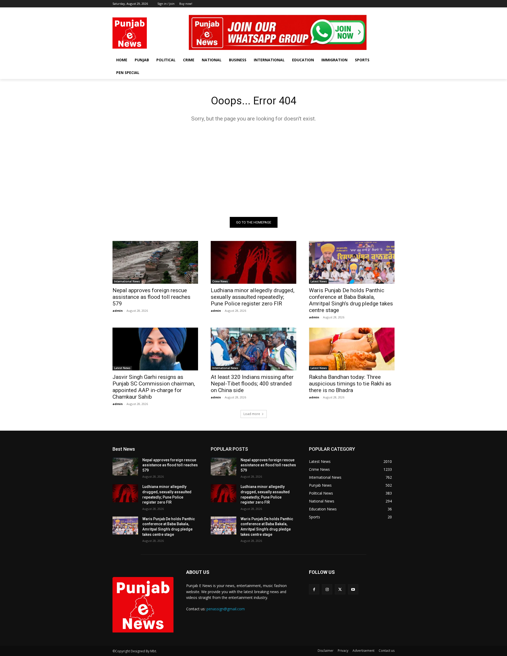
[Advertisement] (253, 169)
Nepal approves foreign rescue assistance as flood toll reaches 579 (151, 297)
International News (127, 281)
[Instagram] (377, 11)
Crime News (220, 281)
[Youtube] (391, 11)
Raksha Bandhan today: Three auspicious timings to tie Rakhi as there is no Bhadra (350, 383)
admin (117, 311)
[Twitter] (384, 11)
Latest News (319, 281)
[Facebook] (370, 11)
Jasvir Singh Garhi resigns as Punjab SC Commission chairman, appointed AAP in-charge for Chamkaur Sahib (153, 387)
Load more (251, 414)
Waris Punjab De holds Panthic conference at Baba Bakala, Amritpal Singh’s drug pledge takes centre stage (351, 300)
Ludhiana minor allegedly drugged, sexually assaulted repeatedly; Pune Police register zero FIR (252, 297)
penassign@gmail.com (225, 608)
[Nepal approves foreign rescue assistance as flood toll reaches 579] (155, 262)
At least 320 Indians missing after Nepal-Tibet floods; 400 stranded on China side (252, 383)
